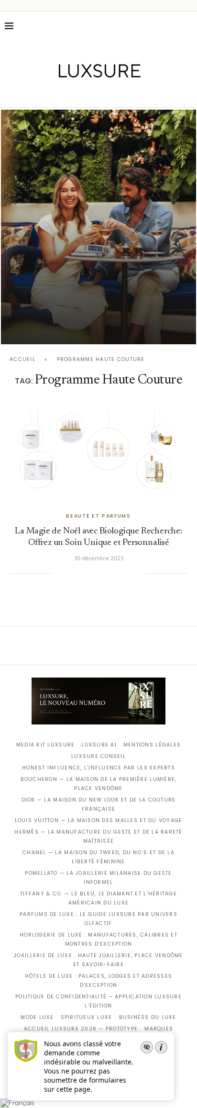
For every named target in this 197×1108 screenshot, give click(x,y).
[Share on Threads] (119, 573)
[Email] (132, 93)
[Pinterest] (105, 93)
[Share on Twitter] (79, 573)
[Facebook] (65, 93)
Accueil (22, 359)
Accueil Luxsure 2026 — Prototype (81, 1028)
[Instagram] (92, 93)
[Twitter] (78, 93)
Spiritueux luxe (86, 1017)
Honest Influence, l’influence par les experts (98, 767)
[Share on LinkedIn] (99, 573)
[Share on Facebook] (70, 573)
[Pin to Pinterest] (90, 573)
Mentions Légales (152, 744)
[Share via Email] (138, 573)
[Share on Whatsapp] (109, 573)
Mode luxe (37, 1017)
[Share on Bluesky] (128, 573)
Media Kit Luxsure (45, 744)
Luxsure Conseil (98, 756)
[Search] (187, 26)
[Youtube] (118, 93)
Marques (158, 1028)
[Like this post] (58, 573)
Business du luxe (147, 1017)
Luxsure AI (99, 744)
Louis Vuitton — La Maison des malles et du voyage (99, 820)
